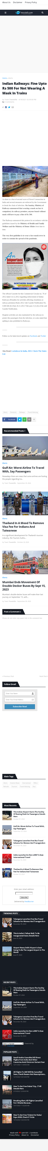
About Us (6, 2)
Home (4, 78)
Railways (22, 412)
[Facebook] (6, 107)
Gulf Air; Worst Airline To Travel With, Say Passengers (23, 469)
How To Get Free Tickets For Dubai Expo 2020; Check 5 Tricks (27, 1116)
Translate (10, 1046)
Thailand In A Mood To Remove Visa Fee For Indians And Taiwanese (23, 526)
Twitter (43, 336)
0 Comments (9, 102)
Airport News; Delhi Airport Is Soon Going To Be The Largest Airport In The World (29, 950)
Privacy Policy (31, 2)
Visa (34, 786)
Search (42, 13)
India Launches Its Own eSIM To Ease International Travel (28, 856)
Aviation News (14, 783)
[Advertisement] (24, 44)
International (26, 783)
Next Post (43, 676)
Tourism (14, 786)
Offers (36, 783)
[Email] (13, 107)
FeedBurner (29, 901)
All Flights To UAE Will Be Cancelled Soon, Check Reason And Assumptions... (29, 1073)
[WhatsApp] (24, 419)
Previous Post (8, 676)
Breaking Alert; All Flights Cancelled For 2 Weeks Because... (28, 1101)
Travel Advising (33, 412)
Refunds (6, 786)
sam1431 (24, 1133)
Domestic (13, 412)
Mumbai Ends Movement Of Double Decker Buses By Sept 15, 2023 (24, 585)
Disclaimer (17, 2)
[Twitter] (9, 107)
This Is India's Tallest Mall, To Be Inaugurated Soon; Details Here (26, 934)
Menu (5, 13)
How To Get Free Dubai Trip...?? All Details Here (27, 1087)
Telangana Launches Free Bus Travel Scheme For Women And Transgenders (29, 841)
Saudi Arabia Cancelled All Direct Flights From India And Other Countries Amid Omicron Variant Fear (29, 1059)
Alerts (10, 78)
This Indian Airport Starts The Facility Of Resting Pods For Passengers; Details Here (29, 814)
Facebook (33, 336)
